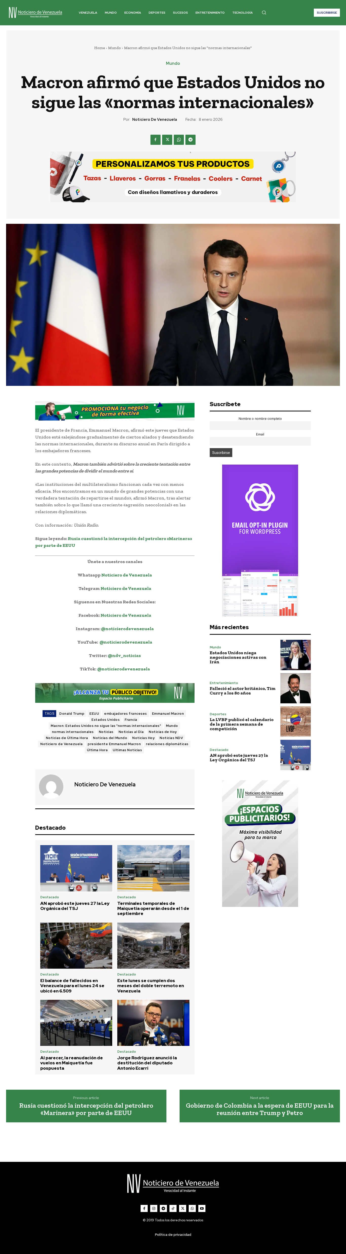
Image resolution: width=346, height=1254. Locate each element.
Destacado (49, 897)
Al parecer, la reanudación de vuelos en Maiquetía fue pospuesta (71, 1063)
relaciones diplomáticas (167, 744)
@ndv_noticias (124, 655)
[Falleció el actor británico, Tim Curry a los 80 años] (295, 688)
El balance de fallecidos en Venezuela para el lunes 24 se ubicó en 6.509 (72, 986)
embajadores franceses (125, 713)
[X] (167, 140)
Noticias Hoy (143, 738)
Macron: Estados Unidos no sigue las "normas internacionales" (106, 726)
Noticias (106, 732)
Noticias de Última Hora (67, 738)
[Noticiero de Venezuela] (54, 786)
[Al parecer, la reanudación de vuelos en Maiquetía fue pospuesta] (76, 1023)
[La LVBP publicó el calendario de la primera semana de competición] (295, 721)
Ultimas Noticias (127, 750)
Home (99, 48)
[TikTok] (173, 1208)
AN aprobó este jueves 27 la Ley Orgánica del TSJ (74, 906)
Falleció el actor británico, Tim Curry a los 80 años (243, 691)
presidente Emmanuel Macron (114, 744)
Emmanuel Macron (168, 713)
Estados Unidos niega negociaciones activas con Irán (238, 657)
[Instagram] (153, 1208)
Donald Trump (71, 713)
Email (260, 434)
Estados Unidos (105, 720)
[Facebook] (155, 140)
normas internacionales (73, 732)
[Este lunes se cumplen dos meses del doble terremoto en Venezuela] (153, 946)
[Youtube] (201, 1208)
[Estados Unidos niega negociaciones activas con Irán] (295, 655)
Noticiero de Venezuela (154, 119)
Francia (131, 720)
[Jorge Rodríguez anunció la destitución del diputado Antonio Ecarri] (153, 1023)
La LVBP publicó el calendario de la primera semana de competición (242, 724)
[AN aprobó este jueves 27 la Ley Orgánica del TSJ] (76, 868)
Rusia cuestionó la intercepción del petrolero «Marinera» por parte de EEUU (86, 1109)
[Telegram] (190, 140)
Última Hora (97, 750)
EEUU (94, 713)
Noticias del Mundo (110, 738)
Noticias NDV (171, 738)
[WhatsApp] (179, 140)
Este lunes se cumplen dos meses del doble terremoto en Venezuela (150, 986)
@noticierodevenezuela (127, 628)
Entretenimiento (224, 683)
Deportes (218, 714)
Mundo (114, 48)
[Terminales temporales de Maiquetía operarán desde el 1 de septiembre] (153, 868)
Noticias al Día (131, 732)
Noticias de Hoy (163, 732)
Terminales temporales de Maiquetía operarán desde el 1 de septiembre (153, 909)
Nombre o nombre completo (260, 419)
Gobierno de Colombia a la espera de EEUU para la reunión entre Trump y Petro (260, 1109)
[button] (264, 12)
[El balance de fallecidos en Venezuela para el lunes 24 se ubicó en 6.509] (76, 946)
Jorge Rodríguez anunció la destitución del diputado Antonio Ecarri (147, 1063)
